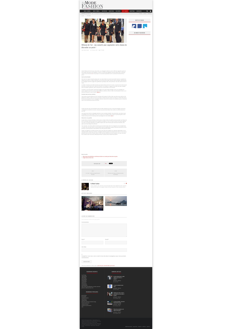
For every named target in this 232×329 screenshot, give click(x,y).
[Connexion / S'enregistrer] (150, 11)
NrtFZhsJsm (84, 282)
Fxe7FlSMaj (84, 275)
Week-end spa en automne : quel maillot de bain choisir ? (104, 13)
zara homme (84, 299)
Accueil (83, 15)
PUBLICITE (149, 13)
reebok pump (84, 300)
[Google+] (126, 183)
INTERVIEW (104, 11)
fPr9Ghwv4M (84, 284)
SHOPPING (132, 11)
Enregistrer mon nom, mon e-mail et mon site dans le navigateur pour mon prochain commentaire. (104, 256)
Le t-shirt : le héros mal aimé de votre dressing (93, 174)
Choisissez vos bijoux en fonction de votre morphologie (115, 174)
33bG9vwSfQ (84, 276)
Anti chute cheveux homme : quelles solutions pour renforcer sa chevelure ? (119, 278)
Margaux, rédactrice (117, 280)
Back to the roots (116, 202)
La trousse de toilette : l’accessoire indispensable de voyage (119, 302)
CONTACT (145, 13)
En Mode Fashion (86, 50)
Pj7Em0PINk (84, 281)
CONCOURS (139, 11)
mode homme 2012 (85, 303)
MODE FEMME (96, 11)
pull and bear (84, 295)
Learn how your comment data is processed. (106, 265)
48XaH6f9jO (84, 277)
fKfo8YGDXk (84, 280)
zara (82, 306)
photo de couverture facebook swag (89, 301)
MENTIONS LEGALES (128, 326)
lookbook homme (85, 297)
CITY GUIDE (125, 11)
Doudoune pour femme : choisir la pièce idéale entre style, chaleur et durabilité (118, 294)
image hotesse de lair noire (88, 157)
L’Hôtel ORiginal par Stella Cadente (92, 207)
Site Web (84, 247)
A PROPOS (140, 13)
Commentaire (85, 222)
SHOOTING (111, 11)
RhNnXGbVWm (84, 285)
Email (107, 239)
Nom (83, 239)
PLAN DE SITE (135, 326)
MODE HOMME (87, 11)
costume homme (85, 304)
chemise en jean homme (86, 305)
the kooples (84, 296)
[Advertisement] (104, 61)
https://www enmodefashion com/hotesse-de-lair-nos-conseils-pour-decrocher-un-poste (100, 156)
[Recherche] (147, 11)
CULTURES (118, 11)
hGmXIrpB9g (84, 279)
